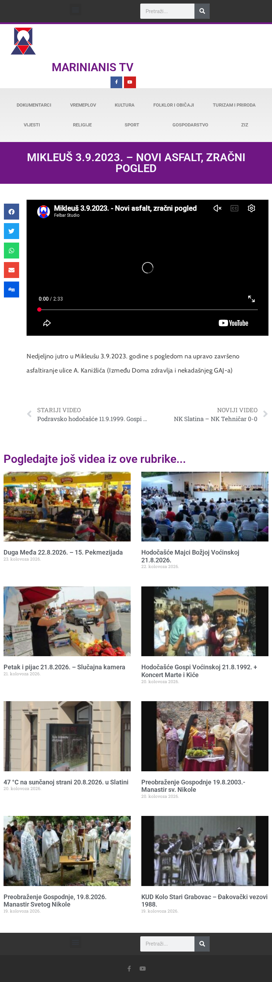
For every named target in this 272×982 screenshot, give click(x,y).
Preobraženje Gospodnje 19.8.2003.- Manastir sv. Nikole (193, 786)
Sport (132, 124)
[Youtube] (130, 82)
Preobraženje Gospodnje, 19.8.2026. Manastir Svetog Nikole (55, 900)
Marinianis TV (93, 67)
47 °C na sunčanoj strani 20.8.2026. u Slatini (66, 782)
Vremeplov (83, 105)
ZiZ (244, 124)
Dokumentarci (34, 105)
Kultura (125, 105)
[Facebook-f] (116, 82)
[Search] (202, 11)
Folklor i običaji (173, 105)
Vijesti (32, 124)
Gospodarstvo (190, 124)
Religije (82, 124)
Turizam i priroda (234, 105)
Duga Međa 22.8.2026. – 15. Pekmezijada (63, 552)
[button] (75, 9)
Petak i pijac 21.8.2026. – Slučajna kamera (64, 667)
